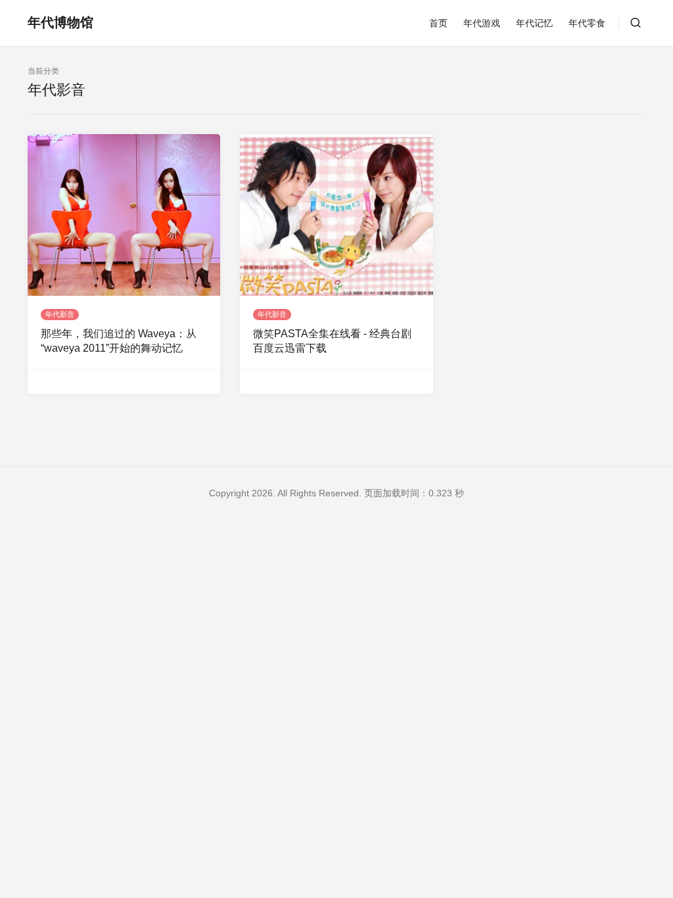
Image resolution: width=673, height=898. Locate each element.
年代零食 (587, 23)
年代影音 (59, 314)
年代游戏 (481, 23)
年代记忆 (534, 23)
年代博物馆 (60, 22)
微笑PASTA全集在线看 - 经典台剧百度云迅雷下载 (332, 341)
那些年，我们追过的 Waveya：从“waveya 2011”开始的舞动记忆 (119, 341)
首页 (438, 23)
